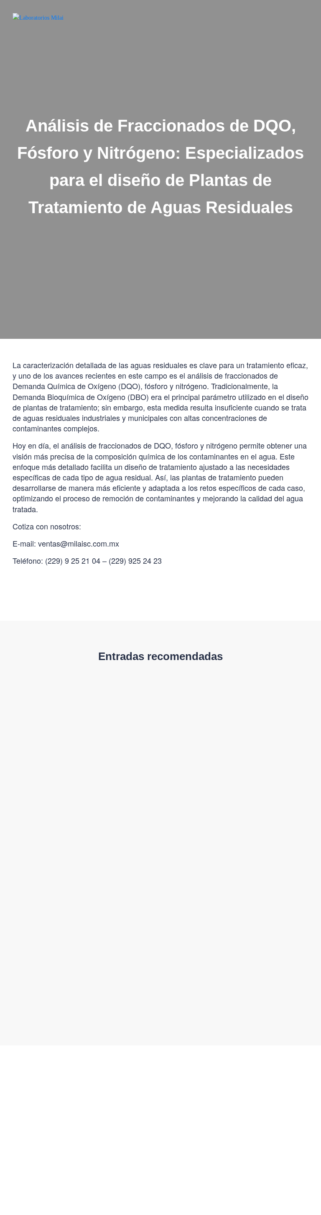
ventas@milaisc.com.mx (40, 1116)
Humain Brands (249, 1186)
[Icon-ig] (7, 1153)
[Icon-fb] (25, 1153)
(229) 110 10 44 (128, 1116)
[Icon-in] (43, 1153)
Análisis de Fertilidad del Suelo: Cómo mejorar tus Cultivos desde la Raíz (81, 801)
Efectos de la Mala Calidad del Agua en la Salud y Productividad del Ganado (80, 963)
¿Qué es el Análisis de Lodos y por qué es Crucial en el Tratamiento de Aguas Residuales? (231, 806)
